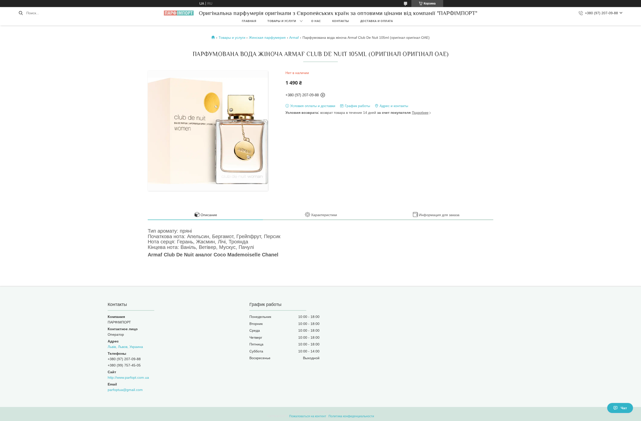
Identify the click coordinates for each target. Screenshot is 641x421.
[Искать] (20, 13)
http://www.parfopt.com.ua (128, 377)
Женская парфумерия (267, 38)
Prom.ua (342, 411)
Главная (249, 21)
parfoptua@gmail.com (125, 390)
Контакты (340, 21)
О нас (316, 21)
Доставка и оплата (376, 21)
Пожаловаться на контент (307, 416)
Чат (624, 408)
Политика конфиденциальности (351, 416)
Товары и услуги (281, 21)
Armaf (294, 38)
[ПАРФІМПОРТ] (179, 13)
